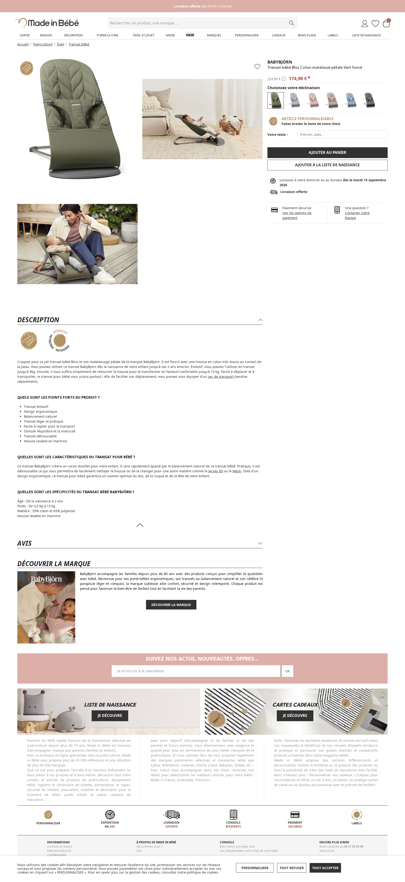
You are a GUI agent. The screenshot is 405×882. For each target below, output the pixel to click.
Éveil (60, 44)
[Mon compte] (364, 24)
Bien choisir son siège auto (237, 846)
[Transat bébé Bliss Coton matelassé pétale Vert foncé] (275, 100)
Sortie (25, 35)
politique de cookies (202, 872)
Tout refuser (292, 868)
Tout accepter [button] (325, 868)
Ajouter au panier (327, 152)
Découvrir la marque (171, 604)
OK (287, 671)
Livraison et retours (59, 846)
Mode (170, 35)
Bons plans (307, 35)
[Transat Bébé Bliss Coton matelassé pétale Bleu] (350, 100)
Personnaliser (247, 35)
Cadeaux (278, 35)
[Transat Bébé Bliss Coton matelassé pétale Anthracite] (369, 100)
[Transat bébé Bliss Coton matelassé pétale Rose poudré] (313, 100)
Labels (333, 35)
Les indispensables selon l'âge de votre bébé (249, 851)
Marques (214, 35)
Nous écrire (327, 851)
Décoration (73, 35)
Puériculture (107, 35)
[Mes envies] (375, 24)
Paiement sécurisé (59, 851)
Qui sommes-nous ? (149, 846)
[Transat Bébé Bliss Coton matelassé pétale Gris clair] (294, 100)
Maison (46, 35)
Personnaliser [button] (254, 868)
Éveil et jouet (143, 35)
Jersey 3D (215, 471)
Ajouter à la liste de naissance (327, 164)
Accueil (23, 44)
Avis (139, 851)
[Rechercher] (291, 23)
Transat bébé (79, 44)
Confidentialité (56, 855)
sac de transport (221, 376)
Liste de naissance (366, 35)
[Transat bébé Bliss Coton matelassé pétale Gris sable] (332, 100)
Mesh (236, 471)
